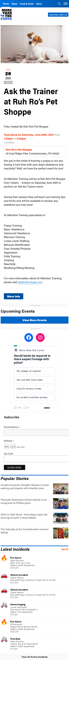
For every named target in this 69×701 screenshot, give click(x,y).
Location (9, 142)
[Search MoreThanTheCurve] (59, 4)
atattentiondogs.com (30, 282)
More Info (13, 296)
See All (64, 549)
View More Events (34, 320)
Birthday (9, 440)
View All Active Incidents (34, 656)
